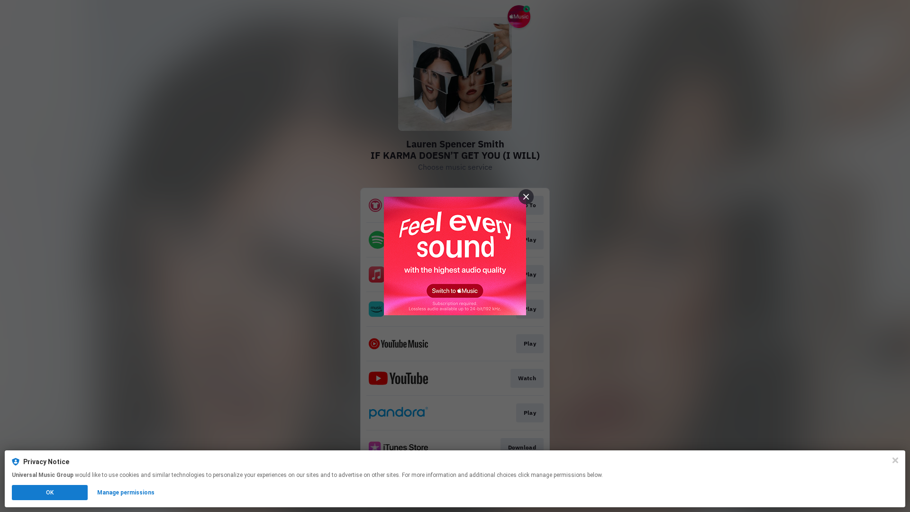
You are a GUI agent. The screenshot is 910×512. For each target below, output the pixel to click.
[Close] (895, 460)
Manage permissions (126, 492)
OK (50, 492)
